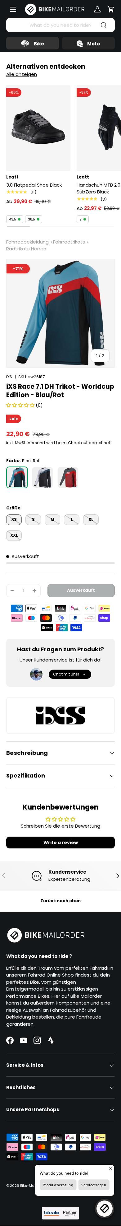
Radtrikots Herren (26, 248)
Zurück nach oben (60, 901)
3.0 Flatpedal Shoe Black (34, 185)
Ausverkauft (81, 590)
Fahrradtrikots (69, 242)
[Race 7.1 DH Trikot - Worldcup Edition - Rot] (68, 477)
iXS (9, 377)
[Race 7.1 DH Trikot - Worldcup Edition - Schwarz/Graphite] (42, 477)
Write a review (60, 842)
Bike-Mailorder (33, 1185)
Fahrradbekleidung (27, 242)
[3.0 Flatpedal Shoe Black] (38, 128)
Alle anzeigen (21, 74)
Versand (36, 443)
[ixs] (60, 715)
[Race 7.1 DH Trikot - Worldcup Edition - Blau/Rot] (17, 477)
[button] (111, 9)
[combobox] (60, 25)
